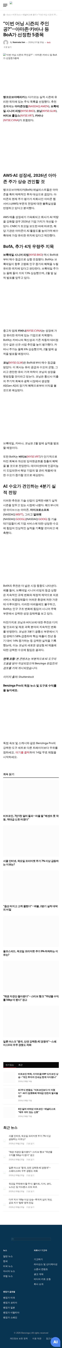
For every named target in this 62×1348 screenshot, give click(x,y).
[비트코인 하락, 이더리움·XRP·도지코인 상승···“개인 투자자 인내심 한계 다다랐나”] (9, 1077)
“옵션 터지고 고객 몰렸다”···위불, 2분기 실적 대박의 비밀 (30, 907)
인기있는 (10, 1064)
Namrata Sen (19, 42)
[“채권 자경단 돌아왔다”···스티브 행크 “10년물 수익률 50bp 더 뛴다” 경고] (31, 976)
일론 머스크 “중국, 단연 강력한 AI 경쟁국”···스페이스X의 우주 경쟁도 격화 (29, 1043)
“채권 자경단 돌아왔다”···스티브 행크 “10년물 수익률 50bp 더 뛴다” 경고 (31, 998)
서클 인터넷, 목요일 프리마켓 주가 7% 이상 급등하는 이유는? (31, 862)
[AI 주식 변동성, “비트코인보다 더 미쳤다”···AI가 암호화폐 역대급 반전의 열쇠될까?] (9, 1093)
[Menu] (5, 5)
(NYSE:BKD (27, 111)
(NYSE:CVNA (10, 120)
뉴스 (9, 14)
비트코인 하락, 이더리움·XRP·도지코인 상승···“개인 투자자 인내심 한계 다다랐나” (38, 1075)
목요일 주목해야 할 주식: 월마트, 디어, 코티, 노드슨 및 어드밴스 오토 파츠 (30, 1185)
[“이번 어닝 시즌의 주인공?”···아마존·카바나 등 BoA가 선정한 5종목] (31, 71)
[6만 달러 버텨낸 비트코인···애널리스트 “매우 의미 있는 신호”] (9, 1112)
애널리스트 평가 (30, 14)
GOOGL (20, 519)
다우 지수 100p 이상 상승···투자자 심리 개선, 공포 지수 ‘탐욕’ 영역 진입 (30, 1201)
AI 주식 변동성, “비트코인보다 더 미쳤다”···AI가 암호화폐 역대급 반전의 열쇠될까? (38, 1093)
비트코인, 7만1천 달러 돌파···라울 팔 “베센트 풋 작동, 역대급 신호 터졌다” (31, 817)
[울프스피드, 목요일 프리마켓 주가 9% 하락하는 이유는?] (31, 931)
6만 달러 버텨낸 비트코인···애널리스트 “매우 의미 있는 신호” (36, 1110)
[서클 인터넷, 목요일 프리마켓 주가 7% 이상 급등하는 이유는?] (31, 841)
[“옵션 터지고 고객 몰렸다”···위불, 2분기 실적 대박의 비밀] (31, 886)
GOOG (42, 519)
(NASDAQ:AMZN (38, 106)
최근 (20, 1064)
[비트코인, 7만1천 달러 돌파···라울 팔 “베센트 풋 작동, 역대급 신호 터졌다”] (31, 796)
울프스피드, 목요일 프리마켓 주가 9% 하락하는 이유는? (30, 952)
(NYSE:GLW (49, 111)
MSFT (19, 514)
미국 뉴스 (17, 14)
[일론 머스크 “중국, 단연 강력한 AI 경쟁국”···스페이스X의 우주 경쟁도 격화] (31, 1021)
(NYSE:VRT (26, 115)
